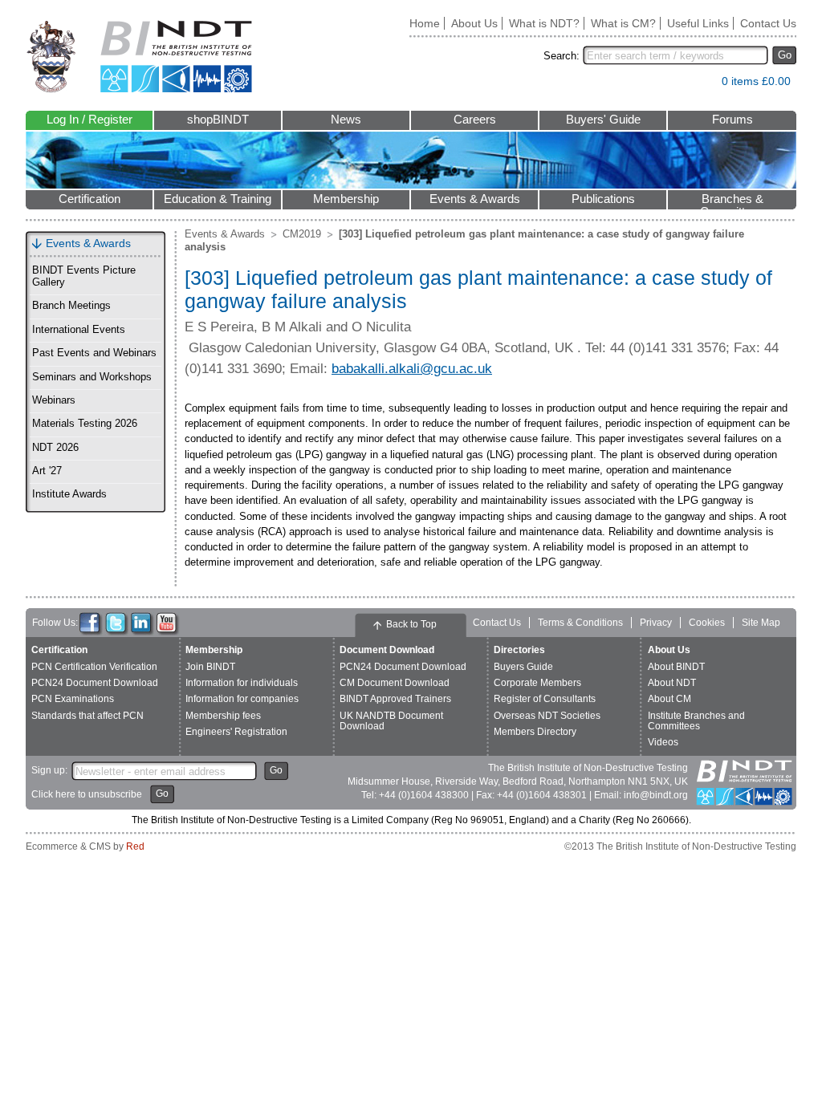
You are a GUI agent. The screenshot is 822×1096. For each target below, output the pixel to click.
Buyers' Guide (603, 119)
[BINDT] (139, 56)
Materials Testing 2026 (84, 423)
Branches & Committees (732, 201)
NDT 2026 (55, 447)
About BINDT (676, 666)
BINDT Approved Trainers (395, 698)
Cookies (707, 622)
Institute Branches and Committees (696, 721)
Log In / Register (89, 119)
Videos (663, 742)
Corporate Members (537, 682)
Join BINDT (210, 666)
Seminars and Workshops (92, 377)
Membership (346, 199)
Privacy (656, 622)
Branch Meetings (71, 305)
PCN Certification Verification (94, 666)
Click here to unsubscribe (86, 794)
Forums (732, 119)
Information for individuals (241, 682)
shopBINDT (218, 119)
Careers (475, 119)
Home (424, 23)
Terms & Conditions (580, 622)
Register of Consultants (545, 698)
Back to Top (411, 624)
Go (784, 55)
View (702, 84)
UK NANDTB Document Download (391, 721)
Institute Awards (69, 494)
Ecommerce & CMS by (85, 846)
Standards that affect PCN (87, 715)
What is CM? (623, 23)
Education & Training (217, 199)
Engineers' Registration (236, 731)
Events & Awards (474, 199)
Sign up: (49, 770)
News (346, 119)
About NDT (672, 682)
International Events (78, 329)
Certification (89, 199)
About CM (669, 698)
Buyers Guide (523, 666)
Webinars (53, 400)
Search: (561, 56)
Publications (603, 199)
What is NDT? (544, 23)
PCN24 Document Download (94, 682)
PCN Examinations (72, 698)
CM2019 (302, 234)
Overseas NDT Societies (547, 715)
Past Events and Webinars (94, 353)
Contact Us (768, 23)
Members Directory (535, 731)
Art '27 (47, 471)
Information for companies (242, 698)
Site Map (761, 622)
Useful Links (698, 23)
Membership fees (223, 715)
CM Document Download (395, 682)
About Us (474, 23)
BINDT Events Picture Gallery (84, 276)
